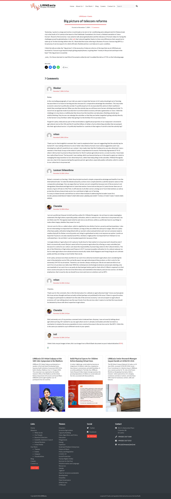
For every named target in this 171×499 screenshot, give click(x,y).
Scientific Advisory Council (44, 440)
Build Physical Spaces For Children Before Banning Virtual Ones (84, 359)
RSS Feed (93, 436)
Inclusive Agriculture (66, 430)
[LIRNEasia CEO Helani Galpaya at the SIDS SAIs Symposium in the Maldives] (48, 398)
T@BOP (62, 470)
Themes (37, 449)
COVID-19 (62, 454)
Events (37, 452)
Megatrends (63, 440)
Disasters (62, 428)
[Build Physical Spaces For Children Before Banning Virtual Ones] (85, 394)
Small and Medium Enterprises (69, 447)
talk (74, 39)
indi (55, 334)
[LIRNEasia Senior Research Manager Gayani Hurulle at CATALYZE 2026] (123, 398)
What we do (39, 433)
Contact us (111, 6)
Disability (62, 478)
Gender (61, 468)
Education (62, 437)
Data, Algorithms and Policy (68, 435)
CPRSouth (62, 485)
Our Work (88, 6)
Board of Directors (41, 437)
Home (72, 6)
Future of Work (64, 449)
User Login (34, 468)
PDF (120, 343)
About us (79, 6)
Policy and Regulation (66, 452)
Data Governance (65, 480)
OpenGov (62, 444)
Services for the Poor (66, 461)
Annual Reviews (40, 442)
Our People (38, 435)
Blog (97, 6)
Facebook (92, 432)
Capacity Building (65, 433)
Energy (61, 442)
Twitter (92, 428)
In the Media (39, 444)
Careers (103, 6)
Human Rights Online (66, 459)
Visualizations (39, 456)
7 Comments (95, 27)
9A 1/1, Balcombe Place (126, 430)
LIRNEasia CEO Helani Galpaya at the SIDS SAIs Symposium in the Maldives (48, 359)
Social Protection (64, 456)
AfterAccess (63, 482)
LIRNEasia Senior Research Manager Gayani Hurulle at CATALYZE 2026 (122, 359)
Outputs (37, 454)
